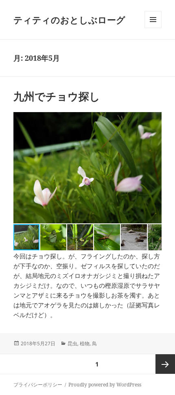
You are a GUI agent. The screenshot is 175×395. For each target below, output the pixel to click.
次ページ (165, 364)
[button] (154, 167)
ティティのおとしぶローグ (69, 19)
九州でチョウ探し (56, 96)
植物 (85, 343)
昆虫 (72, 343)
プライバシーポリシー (37, 384)
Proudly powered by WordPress (104, 384)
